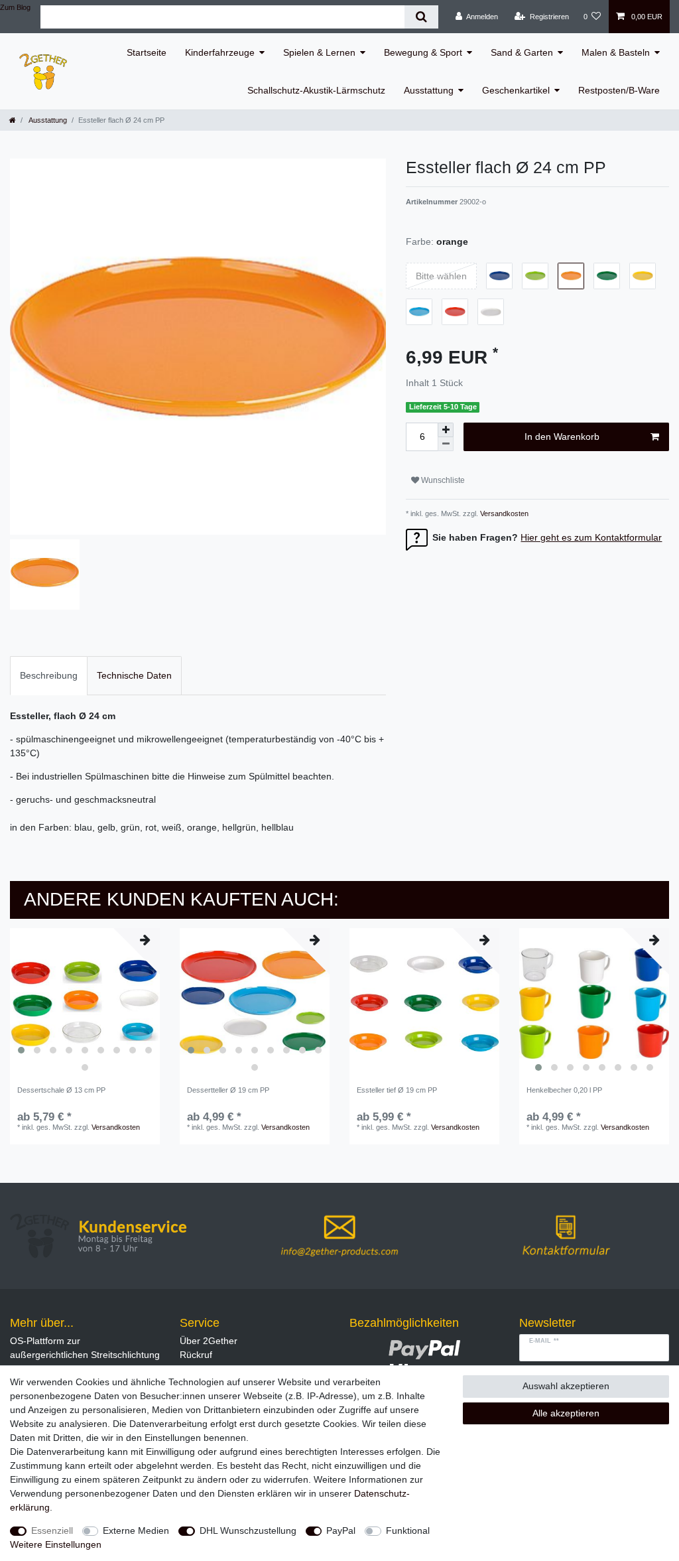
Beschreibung (49, 675)
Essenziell (52, 1530)
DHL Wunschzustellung (248, 1530)
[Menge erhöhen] (446, 430)
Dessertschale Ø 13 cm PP (61, 1090)
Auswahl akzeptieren (566, 1386)
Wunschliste (442, 480)
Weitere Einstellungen (55, 1544)
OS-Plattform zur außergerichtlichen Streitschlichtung (85, 1347)
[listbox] (85, 1003)
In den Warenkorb (562, 436)
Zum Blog (15, 7)
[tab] (49, 675)
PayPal (340, 1530)
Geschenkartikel (516, 90)
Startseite (146, 52)
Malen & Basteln (616, 52)
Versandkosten (503, 513)
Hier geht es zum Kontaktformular (591, 537)
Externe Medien (136, 1530)
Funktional (408, 1530)
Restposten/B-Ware (619, 90)
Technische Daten (134, 675)
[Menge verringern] (446, 444)
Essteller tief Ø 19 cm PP (397, 1090)
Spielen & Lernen (319, 52)
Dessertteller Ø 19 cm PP (228, 1090)
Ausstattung (429, 90)
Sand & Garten (522, 52)
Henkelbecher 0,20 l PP (564, 1090)
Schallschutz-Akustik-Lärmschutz (316, 90)
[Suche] (421, 17)
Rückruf (196, 1354)
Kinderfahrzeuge (220, 52)
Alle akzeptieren (565, 1413)
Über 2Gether (208, 1340)
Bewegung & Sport (423, 52)
